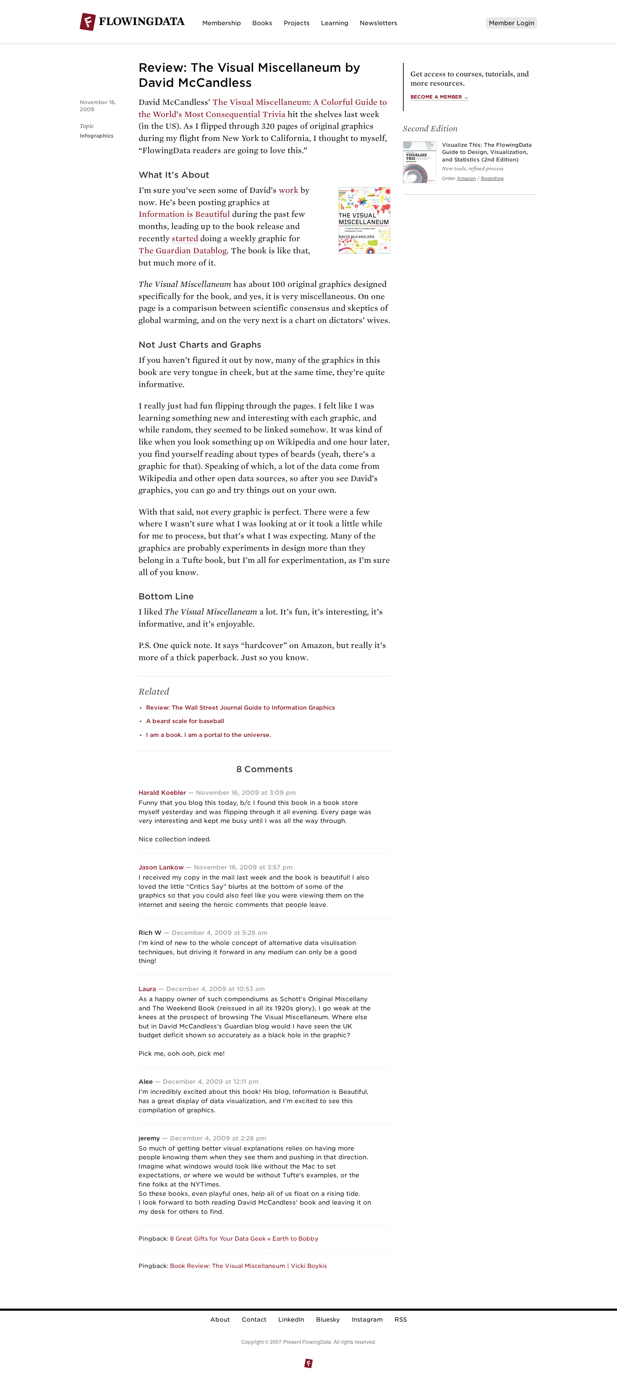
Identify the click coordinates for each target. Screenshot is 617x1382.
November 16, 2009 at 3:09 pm (246, 792)
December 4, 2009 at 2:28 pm (218, 1138)
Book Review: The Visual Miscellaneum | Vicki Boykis (248, 1265)
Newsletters (378, 22)
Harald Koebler (162, 792)
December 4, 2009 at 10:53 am (215, 988)
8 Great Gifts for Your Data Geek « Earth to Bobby (244, 1238)
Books (262, 22)
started (185, 238)
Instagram (367, 1319)
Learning (334, 22)
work (288, 190)
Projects (297, 22)
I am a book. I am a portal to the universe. (208, 734)
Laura (147, 988)
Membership (221, 22)
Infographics (96, 136)
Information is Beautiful (184, 214)
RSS (401, 1319)
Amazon (466, 178)
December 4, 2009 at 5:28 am (219, 932)
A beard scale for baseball (185, 721)
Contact (254, 1319)
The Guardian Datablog (183, 250)
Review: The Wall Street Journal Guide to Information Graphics (240, 707)
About (220, 1319)
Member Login (511, 22)
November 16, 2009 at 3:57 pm (243, 867)
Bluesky (328, 1319)
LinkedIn (291, 1319)
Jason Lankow (161, 867)
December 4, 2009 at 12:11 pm (211, 1081)
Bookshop (492, 178)
